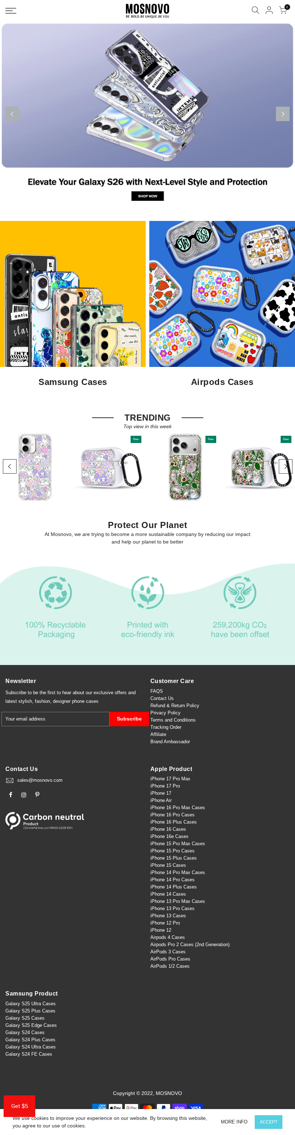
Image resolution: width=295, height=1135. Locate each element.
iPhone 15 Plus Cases (173, 858)
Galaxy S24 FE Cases (28, 1054)
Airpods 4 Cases (167, 937)
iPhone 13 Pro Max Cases (177, 901)
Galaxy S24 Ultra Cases (30, 1047)
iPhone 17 (160, 793)
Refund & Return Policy (174, 705)
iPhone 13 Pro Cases (172, 908)
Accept (268, 1122)
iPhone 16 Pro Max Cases (177, 807)
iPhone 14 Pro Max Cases (177, 872)
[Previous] (12, 114)
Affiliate (158, 734)
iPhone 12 (160, 930)
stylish (25, 701)
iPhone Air (161, 800)
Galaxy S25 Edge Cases (31, 1025)
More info (234, 1122)
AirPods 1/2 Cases (170, 966)
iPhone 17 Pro (165, 786)
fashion (42, 701)
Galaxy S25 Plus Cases (30, 1011)
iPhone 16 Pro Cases (172, 814)
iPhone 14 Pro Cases (172, 879)
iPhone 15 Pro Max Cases (177, 843)
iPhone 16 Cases (168, 829)
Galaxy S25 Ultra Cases (30, 1003)
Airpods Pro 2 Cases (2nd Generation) (190, 944)
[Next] (283, 114)
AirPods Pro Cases (170, 959)
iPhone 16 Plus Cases (173, 822)
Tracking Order (165, 727)
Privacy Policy (165, 712)
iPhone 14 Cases (168, 894)
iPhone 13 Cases (168, 915)
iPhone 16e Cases (169, 836)
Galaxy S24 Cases (25, 1032)
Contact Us (162, 698)
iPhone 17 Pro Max (170, 778)
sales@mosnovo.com (40, 780)
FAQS (156, 691)
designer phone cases (76, 701)
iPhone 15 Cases (168, 865)
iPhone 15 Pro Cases (172, 851)
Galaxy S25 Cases (25, 1018)
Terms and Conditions (173, 720)
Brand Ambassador (170, 741)
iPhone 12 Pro (165, 923)
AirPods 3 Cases (168, 951)
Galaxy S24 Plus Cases (30, 1039)
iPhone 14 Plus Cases (173, 887)
